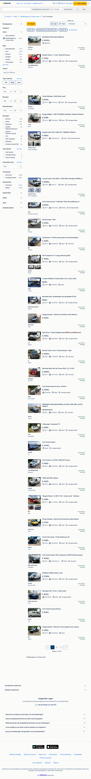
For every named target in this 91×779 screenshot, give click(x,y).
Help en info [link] (19, 3)
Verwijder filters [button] (73, 30)
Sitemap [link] (55, 763)
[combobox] (16, 9)
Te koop (62, 30)
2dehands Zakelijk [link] (15, 754)
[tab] (53, 24)
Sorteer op (70, 20)
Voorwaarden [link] (27, 3)
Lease (19, 82)
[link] (8, 3)
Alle (6, 82)
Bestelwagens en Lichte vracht (45, 30)
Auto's (29, 30)
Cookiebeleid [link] (78, 754)
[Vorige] (48, 647)
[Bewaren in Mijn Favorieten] (38, 38)
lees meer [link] (19, 78)
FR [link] (88, 3)
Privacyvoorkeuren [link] (45, 758)
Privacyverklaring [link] (65, 754)
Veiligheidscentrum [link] (38, 3)
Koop (12, 82)
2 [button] (56, 647)
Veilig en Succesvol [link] (30, 754)
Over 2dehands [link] (37, 763)
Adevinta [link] (47, 763)
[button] (62, 3)
